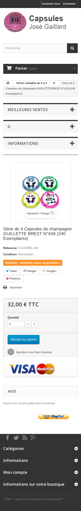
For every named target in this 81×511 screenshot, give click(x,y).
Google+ (51, 271)
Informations (23, 143)
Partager (30, 271)
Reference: (10, 248)
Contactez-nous (51, 3)
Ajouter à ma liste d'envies (33, 352)
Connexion (69, 3)
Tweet (13, 271)
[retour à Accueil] (8, 83)
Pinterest (14, 278)
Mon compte (15, 472)
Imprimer (16, 287)
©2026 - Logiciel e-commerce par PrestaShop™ (33, 499)
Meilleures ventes (28, 109)
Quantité (13, 317)
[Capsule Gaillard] (40, 21)
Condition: (10, 254)
